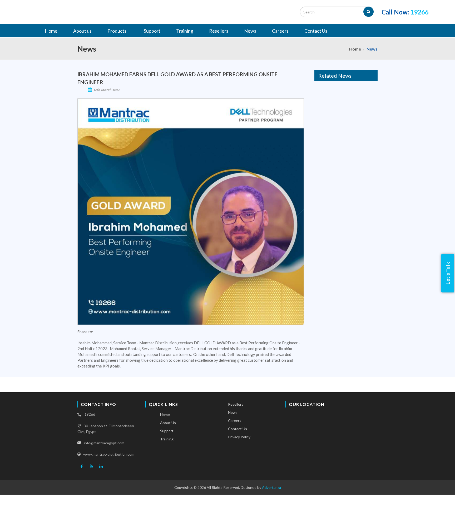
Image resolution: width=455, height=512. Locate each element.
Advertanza (271, 487)
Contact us (237, 428)
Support (167, 431)
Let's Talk (447, 273)
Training (167, 439)
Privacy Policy (239, 437)
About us (168, 422)
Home (355, 48)
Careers (234, 420)
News (233, 412)
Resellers (235, 404)
